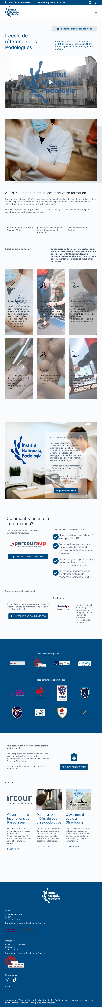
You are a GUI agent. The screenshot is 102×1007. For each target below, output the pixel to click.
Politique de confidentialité (42, 1002)
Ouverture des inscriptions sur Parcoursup (19, 818)
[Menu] (96, 12)
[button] (51, 82)
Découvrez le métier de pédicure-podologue (48, 818)
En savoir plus (13, 849)
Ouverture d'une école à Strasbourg (78, 818)
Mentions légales (20, 1002)
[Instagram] (90, 2)
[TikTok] (95, 2)
